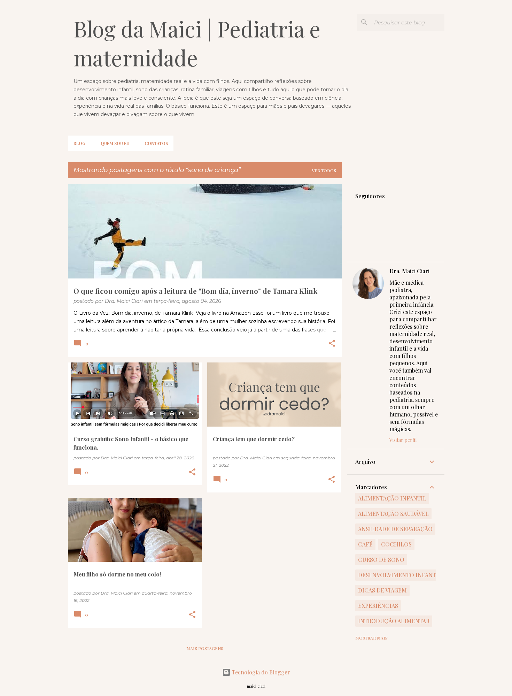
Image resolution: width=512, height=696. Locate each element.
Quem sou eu (115, 143)
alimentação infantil (392, 498)
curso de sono (381, 559)
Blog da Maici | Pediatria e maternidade (196, 43)
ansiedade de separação (395, 529)
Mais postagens (204, 648)
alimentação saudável (393, 513)
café (365, 544)
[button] (332, 344)
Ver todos (324, 170)
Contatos (156, 143)
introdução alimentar (393, 621)
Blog (79, 143)
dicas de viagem (382, 590)
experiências (378, 605)
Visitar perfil (403, 440)
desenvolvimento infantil (400, 575)
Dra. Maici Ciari (409, 271)
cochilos (396, 544)
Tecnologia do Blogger (260, 672)
